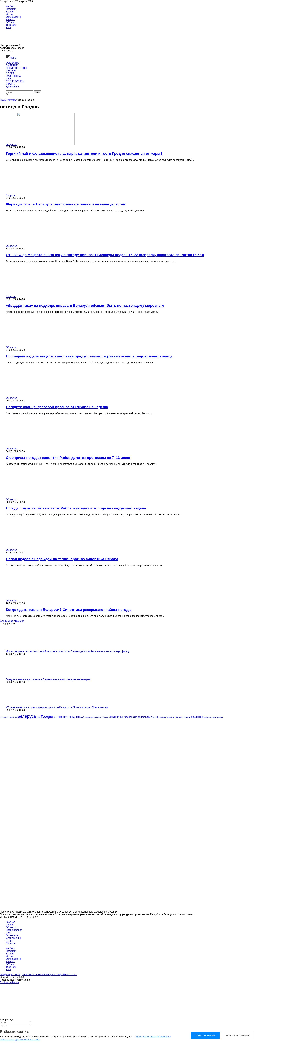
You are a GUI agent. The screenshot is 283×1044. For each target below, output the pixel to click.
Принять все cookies (205, 1035)
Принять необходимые (237, 1035)
